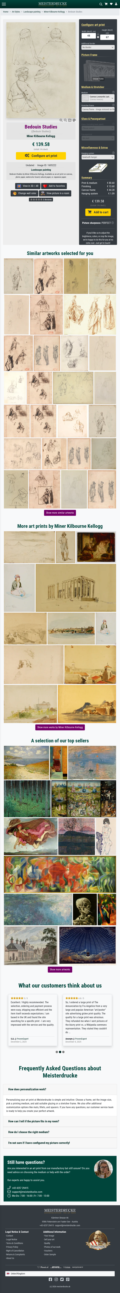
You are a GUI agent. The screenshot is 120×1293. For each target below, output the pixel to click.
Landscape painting (31, 11)
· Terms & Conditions (14, 1243)
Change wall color (26, 193)
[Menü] (4, 4)
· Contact (9, 1235)
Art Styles (16, 11)
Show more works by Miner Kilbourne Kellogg (60, 727)
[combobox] (98, 47)
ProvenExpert (26, 1039)
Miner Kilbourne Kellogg (54, 11)
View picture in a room (57, 193)
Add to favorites (56, 185)
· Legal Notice (11, 1239)
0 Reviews (47, 199)
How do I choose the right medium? (28, 1132)
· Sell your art (48, 1239)
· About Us (9, 1258)
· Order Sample (49, 1254)
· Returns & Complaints (15, 1254)
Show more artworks (60, 969)
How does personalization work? (27, 1089)
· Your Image (48, 1235)
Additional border (88, 43)
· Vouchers (47, 1250)
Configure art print (43, 156)
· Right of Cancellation (14, 1250)
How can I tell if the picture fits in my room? (33, 1121)
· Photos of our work (51, 1247)
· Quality (46, 1243)
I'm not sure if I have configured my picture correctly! (39, 1143)
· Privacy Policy (11, 1247)
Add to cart (99, 212)
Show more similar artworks (60, 512)
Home (5, 11)
